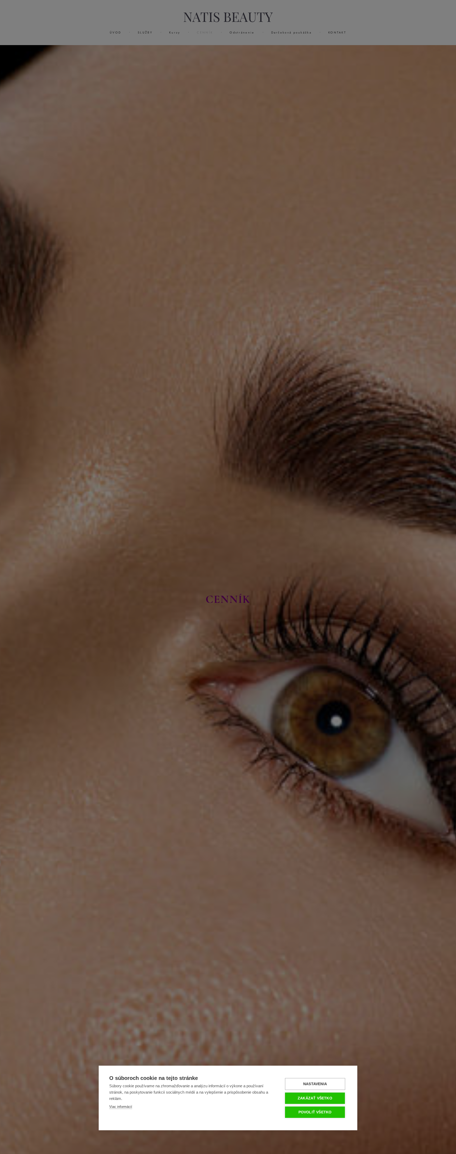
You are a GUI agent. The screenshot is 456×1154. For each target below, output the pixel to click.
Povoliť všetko (315, 1112)
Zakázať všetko (315, 1098)
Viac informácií (120, 1107)
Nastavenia (315, 1084)
